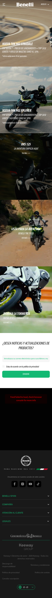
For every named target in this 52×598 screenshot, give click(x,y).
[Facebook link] (14, 484)
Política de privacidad (11, 573)
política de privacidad (31, 367)
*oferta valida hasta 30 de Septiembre (14, 56)
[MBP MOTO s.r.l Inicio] (25, 4)
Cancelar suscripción (10, 579)
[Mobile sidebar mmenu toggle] (4, 4)
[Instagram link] (22, 484)
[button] (26, 587)
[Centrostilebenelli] (26, 536)
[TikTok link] (37, 484)
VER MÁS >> (26, 238)
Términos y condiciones (40, 565)
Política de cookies (42, 573)
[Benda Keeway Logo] (26, 461)
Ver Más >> (26, 153)
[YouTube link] (30, 484)
